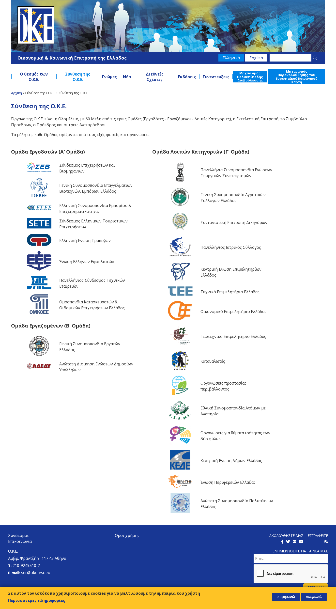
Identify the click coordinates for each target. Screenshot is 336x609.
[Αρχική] (168, 25)
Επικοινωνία (20, 541)
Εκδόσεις (187, 76)
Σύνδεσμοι (18, 535)
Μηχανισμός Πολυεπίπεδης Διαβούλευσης (250, 76)
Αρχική (16, 93)
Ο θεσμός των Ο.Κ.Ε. (34, 76)
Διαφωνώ (314, 597)
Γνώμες (109, 76)
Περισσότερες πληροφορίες (36, 600)
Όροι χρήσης (127, 535)
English (256, 58)
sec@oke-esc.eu (35, 572)
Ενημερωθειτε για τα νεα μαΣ (300, 551)
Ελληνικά (231, 58)
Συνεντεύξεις (215, 76)
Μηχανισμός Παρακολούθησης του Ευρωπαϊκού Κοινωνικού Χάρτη (297, 76)
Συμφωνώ (286, 596)
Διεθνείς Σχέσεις (155, 76)
